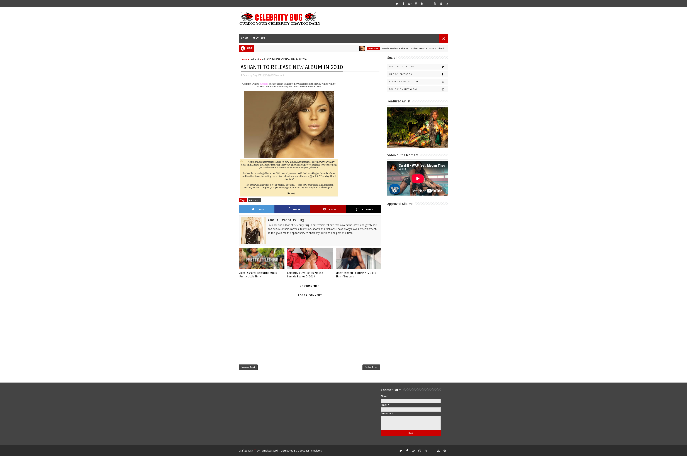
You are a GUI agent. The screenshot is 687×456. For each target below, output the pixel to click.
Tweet (261, 209)
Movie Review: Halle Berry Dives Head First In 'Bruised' (397, 48)
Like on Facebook (400, 74)
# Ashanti (254, 200)
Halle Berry (357, 48)
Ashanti (254, 59)
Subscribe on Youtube (404, 81)
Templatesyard (269, 450)
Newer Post (248, 367)
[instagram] (416, 3)
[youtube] (434, 3)
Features (259, 38)
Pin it (333, 209)
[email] (428, 3)
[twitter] (397, 3)
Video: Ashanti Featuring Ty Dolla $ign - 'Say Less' (356, 274)
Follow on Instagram (403, 89)
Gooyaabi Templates (310, 450)
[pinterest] (441, 3)
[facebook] (403, 3)
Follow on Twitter (401, 66)
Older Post (371, 367)
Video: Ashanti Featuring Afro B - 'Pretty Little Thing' (259, 274)
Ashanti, (280, 75)
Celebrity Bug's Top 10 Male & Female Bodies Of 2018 (305, 274)
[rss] (422, 3)
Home (244, 38)
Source (291, 193)
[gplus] (409, 3)
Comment (368, 209)
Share (297, 209)
